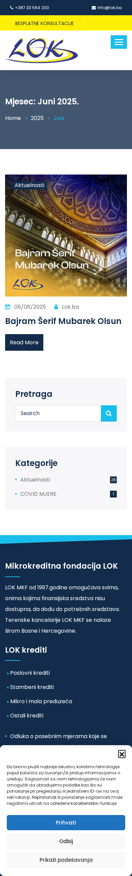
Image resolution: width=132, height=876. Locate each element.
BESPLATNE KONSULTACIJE (44, 23)
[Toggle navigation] (119, 42)
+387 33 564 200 (32, 8)
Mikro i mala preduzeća (41, 701)
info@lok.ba (109, 8)
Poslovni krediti (30, 673)
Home (13, 118)
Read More (24, 342)
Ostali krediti (26, 715)
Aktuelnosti (29, 185)
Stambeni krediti (32, 687)
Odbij (66, 841)
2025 (37, 118)
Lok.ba (70, 307)
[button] (121, 753)
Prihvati (66, 822)
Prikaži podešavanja (66, 859)
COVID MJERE (38, 494)
